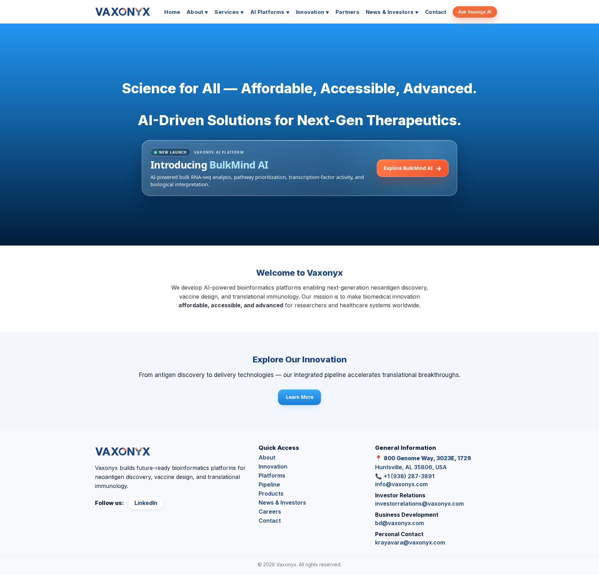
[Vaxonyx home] (122, 12)
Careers (270, 511)
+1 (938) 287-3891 (409, 476)
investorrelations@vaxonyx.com (419, 503)
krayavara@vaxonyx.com (410, 542)
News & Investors (282, 502)
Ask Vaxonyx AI (475, 12)
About (267, 457)
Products (271, 493)
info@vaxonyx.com (401, 484)
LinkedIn (145, 502)
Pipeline (269, 484)
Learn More (299, 397)
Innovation (273, 466)
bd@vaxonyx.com (399, 523)
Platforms (272, 475)
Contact (270, 520)
